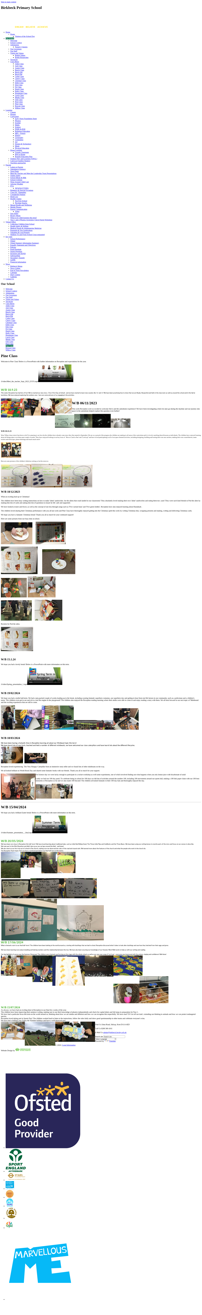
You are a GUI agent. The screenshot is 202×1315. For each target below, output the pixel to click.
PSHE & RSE (20, 129)
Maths (17, 125)
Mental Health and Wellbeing (21, 205)
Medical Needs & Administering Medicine (25, 228)
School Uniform (16, 180)
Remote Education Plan (23, 157)
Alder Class (19, 64)
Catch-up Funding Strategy (20, 161)
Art (16, 142)
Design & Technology (23, 144)
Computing (19, 140)
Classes (13, 112)
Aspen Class (19, 68)
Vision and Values (17, 53)
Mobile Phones (15, 207)
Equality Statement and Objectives (23, 245)
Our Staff (13, 51)
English (18, 123)
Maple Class (19, 98)
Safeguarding (15, 256)
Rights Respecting (21, 57)
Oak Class (19, 100)
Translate (112, 1041)
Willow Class (20, 108)
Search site (99, 1037)
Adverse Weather (16, 184)
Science (18, 127)
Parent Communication (18, 209)
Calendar (13, 273)
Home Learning (16, 150)
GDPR (12, 260)
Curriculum (14, 117)
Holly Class (19, 91)
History (17, 135)
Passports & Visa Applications (21, 230)
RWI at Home (20, 154)
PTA (12, 186)
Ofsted (12, 241)
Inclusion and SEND (18, 254)
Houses (13, 114)
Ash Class (18, 66)
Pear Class (19, 102)
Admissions (14, 45)
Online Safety (15, 176)
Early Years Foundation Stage (26, 119)
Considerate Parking (17, 195)
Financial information (18, 262)
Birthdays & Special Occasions (21, 190)
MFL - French (20, 133)
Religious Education (22, 131)
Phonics (18, 121)
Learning (9, 110)
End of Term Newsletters (19, 270)
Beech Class (19, 70)
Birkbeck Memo (16, 266)
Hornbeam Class (21, 93)
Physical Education (22, 148)
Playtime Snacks (21, 203)
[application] (101, 1062)
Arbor (17, 211)
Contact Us (10, 279)
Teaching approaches (18, 163)
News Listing (15, 268)
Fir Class (18, 87)
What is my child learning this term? (23, 218)
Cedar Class (19, 76)
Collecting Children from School (22, 224)
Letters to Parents (16, 167)
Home (8, 32)
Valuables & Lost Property (20, 232)
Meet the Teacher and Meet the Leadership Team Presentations (33, 173)
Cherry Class (20, 79)
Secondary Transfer (17, 258)
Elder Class (19, 83)
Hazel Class (19, 89)
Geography (19, 138)
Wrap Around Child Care (19, 182)
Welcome (13, 41)
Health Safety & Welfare (19, 226)
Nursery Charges (21, 47)
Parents (8, 165)
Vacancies (14, 60)
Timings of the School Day (25, 36)
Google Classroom (22, 152)
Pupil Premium (15, 249)
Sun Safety (14, 214)
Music (17, 146)
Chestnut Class (20, 81)
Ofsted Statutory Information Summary (24, 243)
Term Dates (14, 171)
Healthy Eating (15, 199)
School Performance (17, 239)
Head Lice (14, 197)
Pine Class (19, 104)
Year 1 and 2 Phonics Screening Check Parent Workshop (31, 220)
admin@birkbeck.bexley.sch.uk (114, 1032)
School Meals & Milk (18, 178)
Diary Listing (15, 275)
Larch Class (19, 95)
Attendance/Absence (18, 169)
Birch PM (18, 74)
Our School (10, 38)
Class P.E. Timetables (18, 192)
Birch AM (18, 72)
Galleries (13, 277)
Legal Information (69, 1045)
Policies (13, 247)
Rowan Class (20, 106)
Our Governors (16, 49)
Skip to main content (8, 2)
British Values (20, 55)
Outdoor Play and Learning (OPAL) (23, 159)
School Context (16, 43)
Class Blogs (14, 62)
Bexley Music (15, 216)
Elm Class (18, 85)
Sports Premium (16, 251)
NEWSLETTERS (22, 188)
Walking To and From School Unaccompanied (27, 235)
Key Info (9, 237)
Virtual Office (11, 222)
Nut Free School (21, 201)
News (8, 264)
